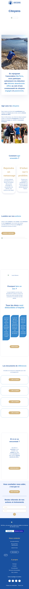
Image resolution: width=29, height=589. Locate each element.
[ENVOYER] (14, 514)
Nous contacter (14, 572)
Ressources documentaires (14, 570)
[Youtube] (19, 581)
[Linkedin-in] (9, 581)
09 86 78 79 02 (14, 547)
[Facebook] (16, 581)
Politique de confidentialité (11, 585)
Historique (14, 563)
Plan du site (20, 585)
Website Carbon (19, 531)
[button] (27, 2)
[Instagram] (13, 581)
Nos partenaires (14, 568)
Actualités (14, 566)
